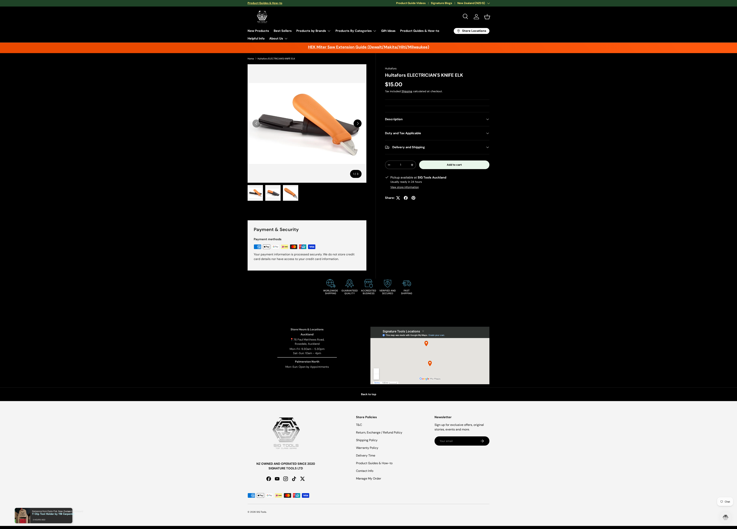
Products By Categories (353, 31)
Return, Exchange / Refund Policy (379, 432)
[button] (487, 16)
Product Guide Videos (411, 3)
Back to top (368, 394)
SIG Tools (261, 511)
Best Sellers (283, 31)
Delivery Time (365, 455)
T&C (359, 425)
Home (251, 59)
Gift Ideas (388, 31)
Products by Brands (311, 31)
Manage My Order (368, 478)
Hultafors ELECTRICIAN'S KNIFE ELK (276, 59)
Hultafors (391, 68)
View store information (404, 187)
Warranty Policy (367, 448)
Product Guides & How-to (419, 31)
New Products (258, 31)
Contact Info (364, 471)
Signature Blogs (441, 3)
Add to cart (454, 164)
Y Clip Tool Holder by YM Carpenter (53, 513)
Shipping (407, 91)
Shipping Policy (367, 440)
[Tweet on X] (398, 198)
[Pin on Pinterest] (413, 198)
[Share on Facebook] (406, 198)
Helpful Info (256, 38)
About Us (276, 38)
